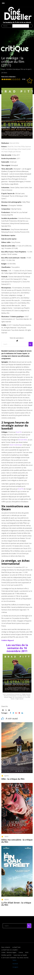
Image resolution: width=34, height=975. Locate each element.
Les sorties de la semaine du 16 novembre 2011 (17, 648)
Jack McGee (17, 152)
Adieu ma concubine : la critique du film (17, 840)
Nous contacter (5, 947)
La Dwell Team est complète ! (9, 950)
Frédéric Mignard (7, 640)
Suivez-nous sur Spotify (20, 955)
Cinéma (21, 952)
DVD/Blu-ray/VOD (6, 955)
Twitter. (15, 960)
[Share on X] (6, 710)
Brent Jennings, (12, 149)
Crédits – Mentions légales (8, 952)
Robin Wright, (8, 152)
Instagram (15, 967)
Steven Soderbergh (15, 445)
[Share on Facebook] (3, 710)
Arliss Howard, (22, 149)
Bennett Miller (14, 143)
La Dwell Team (16, 947)
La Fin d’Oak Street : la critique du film (16, 903)
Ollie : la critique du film (12, 778)
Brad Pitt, (11, 147)
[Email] (9, 710)
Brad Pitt (19, 432)
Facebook (15, 963)
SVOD (26, 952)
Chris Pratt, (17, 147)
